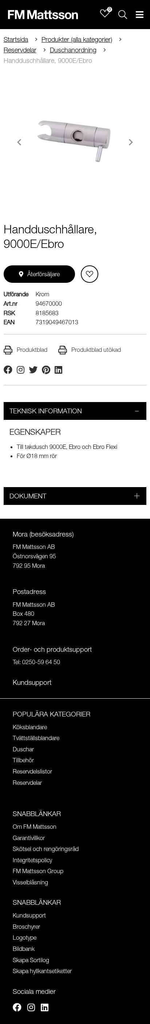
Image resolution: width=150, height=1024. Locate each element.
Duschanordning (73, 50)
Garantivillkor (29, 838)
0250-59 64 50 (41, 662)
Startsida (16, 39)
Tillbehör (23, 760)
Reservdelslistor (32, 771)
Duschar (23, 749)
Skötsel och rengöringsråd (46, 848)
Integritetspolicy (32, 860)
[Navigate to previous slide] (19, 142)
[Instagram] (31, 1008)
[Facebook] (17, 1008)
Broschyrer (26, 926)
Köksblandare (30, 727)
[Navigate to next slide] (130, 142)
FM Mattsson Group (38, 871)
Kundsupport (29, 915)
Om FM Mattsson (34, 826)
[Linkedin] (44, 1008)
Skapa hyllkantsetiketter (42, 971)
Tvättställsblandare (36, 738)
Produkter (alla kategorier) (77, 39)
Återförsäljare (43, 274)
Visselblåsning (30, 882)
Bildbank (24, 948)
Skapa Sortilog (31, 960)
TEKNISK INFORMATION (45, 411)
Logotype (24, 937)
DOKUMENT (27, 496)
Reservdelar (20, 50)
